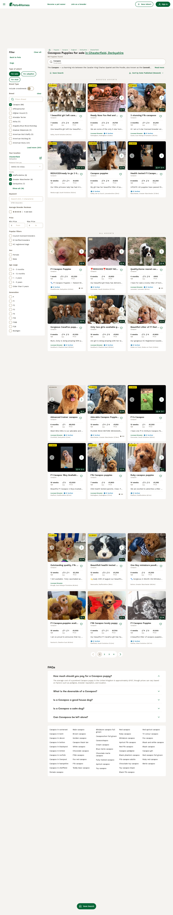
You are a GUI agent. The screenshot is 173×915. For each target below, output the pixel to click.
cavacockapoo (102, 740)
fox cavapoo (148, 738)
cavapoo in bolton (57, 742)
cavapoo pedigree (126, 751)
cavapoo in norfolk (58, 755)
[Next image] (121, 97)
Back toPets (15, 57)
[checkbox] (10, 104)
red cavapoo (124, 730)
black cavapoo (149, 747)
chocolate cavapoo (81, 751)
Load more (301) (34, 148)
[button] (107, 97)
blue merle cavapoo (104, 749)
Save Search (58, 73)
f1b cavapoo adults (127, 759)
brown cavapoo (79, 734)
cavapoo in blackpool (59, 747)
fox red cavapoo (80, 759)
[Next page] (120, 654)
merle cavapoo (149, 764)
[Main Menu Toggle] (4, 4)
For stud (14, 80)
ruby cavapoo (125, 734)
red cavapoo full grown (153, 755)
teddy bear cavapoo (81, 768)
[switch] (30, 88)
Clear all (37, 52)
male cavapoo (78, 730)
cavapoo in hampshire (59, 764)
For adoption (28, 74)
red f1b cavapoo (126, 747)
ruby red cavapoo (150, 759)
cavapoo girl (148, 751)
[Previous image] (92, 97)
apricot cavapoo (103, 764)
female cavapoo (56, 772)
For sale (14, 74)
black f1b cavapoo (127, 772)
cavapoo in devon (57, 738)
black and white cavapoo (153, 742)
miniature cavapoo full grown (105, 731)
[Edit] (40, 158)
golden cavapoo (79, 738)
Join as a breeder (78, 4)
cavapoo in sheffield (58, 768)
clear (39, 93)
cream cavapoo (102, 745)
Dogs (12, 63)
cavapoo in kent (56, 734)
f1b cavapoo (78, 764)
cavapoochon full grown (106, 736)
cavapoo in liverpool (58, 759)
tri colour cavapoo (150, 734)
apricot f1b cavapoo (127, 742)
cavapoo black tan (80, 742)
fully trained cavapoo (105, 760)
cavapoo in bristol (57, 751)
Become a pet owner (56, 4)
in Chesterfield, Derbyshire (104, 53)
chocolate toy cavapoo (129, 764)
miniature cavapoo (127, 738)
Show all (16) (18, 188)
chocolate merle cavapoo (103, 754)
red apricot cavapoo (151, 730)
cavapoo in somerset (59, 730)
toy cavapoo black (127, 768)
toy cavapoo (101, 768)
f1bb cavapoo (78, 755)
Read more (159, 67)
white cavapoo (79, 747)
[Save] (81, 116)
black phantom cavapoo (129, 755)
